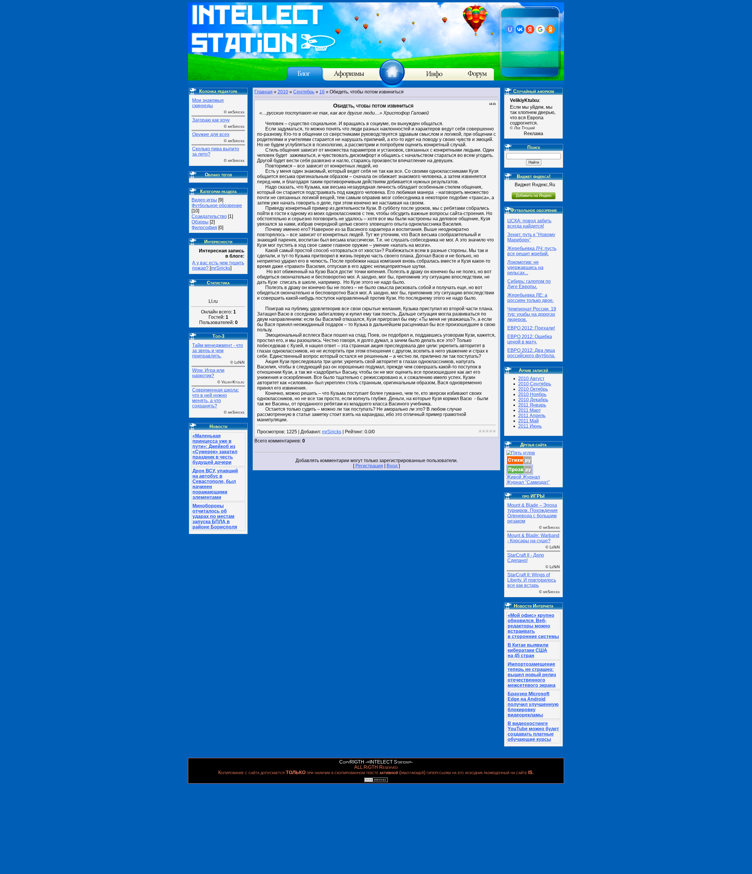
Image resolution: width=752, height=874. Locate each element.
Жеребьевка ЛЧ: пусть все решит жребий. (531, 251)
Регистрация (369, 465)
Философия (204, 227)
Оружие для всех (210, 134)
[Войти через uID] (510, 29)
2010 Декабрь (533, 399)
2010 (283, 91)
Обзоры (200, 221)
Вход (392, 465)
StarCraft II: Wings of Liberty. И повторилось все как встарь (531, 580)
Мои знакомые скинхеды (208, 103)
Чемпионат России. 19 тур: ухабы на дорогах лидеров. (531, 314)
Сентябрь (303, 91)
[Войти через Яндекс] (530, 29)
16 (322, 91)
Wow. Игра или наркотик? (208, 373)
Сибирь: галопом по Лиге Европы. (529, 284)
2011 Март (529, 410)
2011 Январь (532, 404)
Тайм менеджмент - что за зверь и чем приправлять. (217, 350)
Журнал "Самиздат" (528, 482)
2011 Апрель (531, 415)
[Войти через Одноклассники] (550, 29)
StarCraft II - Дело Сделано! (525, 558)
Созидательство (209, 216)
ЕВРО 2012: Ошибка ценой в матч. (529, 339)
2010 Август (531, 378)
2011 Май (528, 420)
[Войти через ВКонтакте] (520, 29)
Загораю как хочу (211, 120)
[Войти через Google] (540, 29)
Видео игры (204, 199)
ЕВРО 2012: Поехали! (531, 328)
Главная (263, 91)
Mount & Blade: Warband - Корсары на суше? (533, 538)
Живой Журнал (523, 476)
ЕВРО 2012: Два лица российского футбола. (531, 353)
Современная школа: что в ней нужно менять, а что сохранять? (215, 397)
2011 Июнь (530, 426)
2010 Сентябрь (534, 383)
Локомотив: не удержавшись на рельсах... (525, 267)
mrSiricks (220, 268)
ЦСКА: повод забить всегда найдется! (529, 223)
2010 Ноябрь (532, 394)
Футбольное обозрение (217, 205)
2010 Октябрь (533, 389)
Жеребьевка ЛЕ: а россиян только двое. (530, 298)
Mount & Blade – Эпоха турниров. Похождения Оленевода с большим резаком (532, 513)
